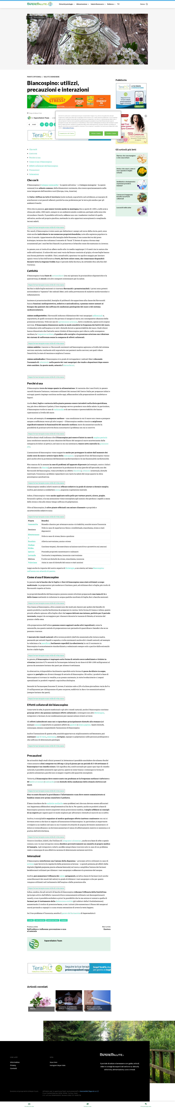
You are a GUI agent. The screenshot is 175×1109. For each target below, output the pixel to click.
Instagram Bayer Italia (57, 1065)
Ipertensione (39, 920)
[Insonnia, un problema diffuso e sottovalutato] (69, 1000)
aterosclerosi (68, 365)
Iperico (31, 551)
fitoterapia (70, 568)
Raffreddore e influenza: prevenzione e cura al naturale (46, 930)
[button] (144, 4)
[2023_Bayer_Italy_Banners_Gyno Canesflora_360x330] (132, 129)
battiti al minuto (37, 782)
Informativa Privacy (14, 1064)
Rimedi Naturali (52, 920)
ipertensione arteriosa (67, 322)
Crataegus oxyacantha (49, 185)
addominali (98, 315)
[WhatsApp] (51, 124)
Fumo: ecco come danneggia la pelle (94, 1008)
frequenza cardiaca (45, 334)
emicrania (51, 737)
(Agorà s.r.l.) (94, 1091)
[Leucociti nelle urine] (142, 210)
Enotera (107, 929)
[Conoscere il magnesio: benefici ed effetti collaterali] (142, 197)
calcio (62, 876)
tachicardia (59, 409)
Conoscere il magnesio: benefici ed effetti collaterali (125, 197)
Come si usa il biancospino (40, 162)
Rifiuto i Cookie (96, 133)
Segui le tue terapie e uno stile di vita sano (46, 227)
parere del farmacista (71, 913)
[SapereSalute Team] (29, 117)
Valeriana (32, 562)
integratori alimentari (72, 840)
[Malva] (40, 1000)
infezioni (86, 471)
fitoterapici (99, 713)
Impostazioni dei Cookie (66, 133)
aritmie (30, 864)
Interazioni (34, 174)
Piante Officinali (39, 17)
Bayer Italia (53, 1062)
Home (30, 17)
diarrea (45, 467)
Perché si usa (34, 157)
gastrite (73, 725)
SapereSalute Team (41, 118)
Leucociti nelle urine (124, 207)
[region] (88, 125)
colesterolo (44, 362)
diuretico (77, 471)
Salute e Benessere (51, 77)
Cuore (30, 920)
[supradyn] (68, 101)
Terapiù (63, 920)
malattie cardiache (55, 803)
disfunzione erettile (64, 901)
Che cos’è (33, 149)
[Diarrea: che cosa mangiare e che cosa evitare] (142, 158)
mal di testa (41, 737)
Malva (32, 1009)
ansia (57, 490)
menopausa (69, 455)
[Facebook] (42, 124)
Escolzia (31, 541)
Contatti (13, 1068)
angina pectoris (100, 437)
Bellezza (90, 1002)
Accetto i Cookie (111, 133)
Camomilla (33, 524)
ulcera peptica (84, 725)
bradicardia (49, 782)
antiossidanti (58, 275)
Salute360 (84, 1091)
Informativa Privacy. (68, 128)
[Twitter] (47, 124)
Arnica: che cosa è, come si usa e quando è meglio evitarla (126, 171)
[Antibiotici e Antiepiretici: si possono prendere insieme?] (142, 184)
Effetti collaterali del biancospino (43, 166)
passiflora (45, 643)
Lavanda (32, 555)
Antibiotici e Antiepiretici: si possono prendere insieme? (126, 184)
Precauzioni (34, 170)
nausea (38, 725)
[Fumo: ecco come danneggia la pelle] (97, 1000)
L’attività (33, 153)
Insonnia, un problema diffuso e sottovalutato (68, 1008)
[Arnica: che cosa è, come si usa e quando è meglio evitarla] (142, 171)
